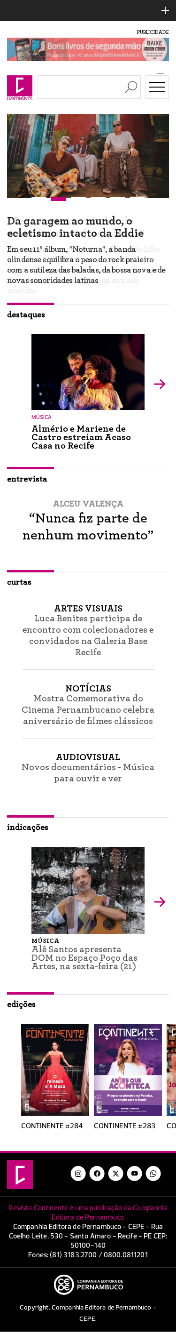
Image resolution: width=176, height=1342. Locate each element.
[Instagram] (78, 1173)
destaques (26, 315)
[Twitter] (115, 1173)
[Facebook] (97, 1173)
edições (21, 1004)
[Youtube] (134, 1173)
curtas (19, 582)
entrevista (27, 479)
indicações (27, 827)
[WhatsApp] (153, 1173)
